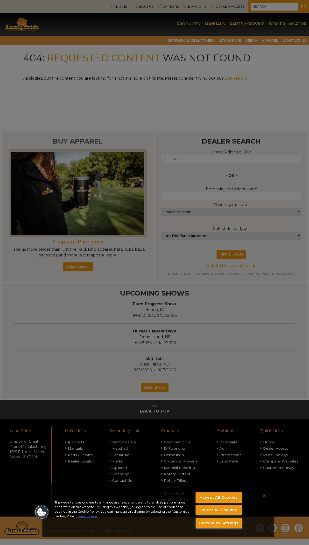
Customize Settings (218, 523)
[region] (158, 510)
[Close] (264, 495)
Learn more (87, 516)
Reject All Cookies (218, 510)
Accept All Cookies (219, 497)
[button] (41, 512)
